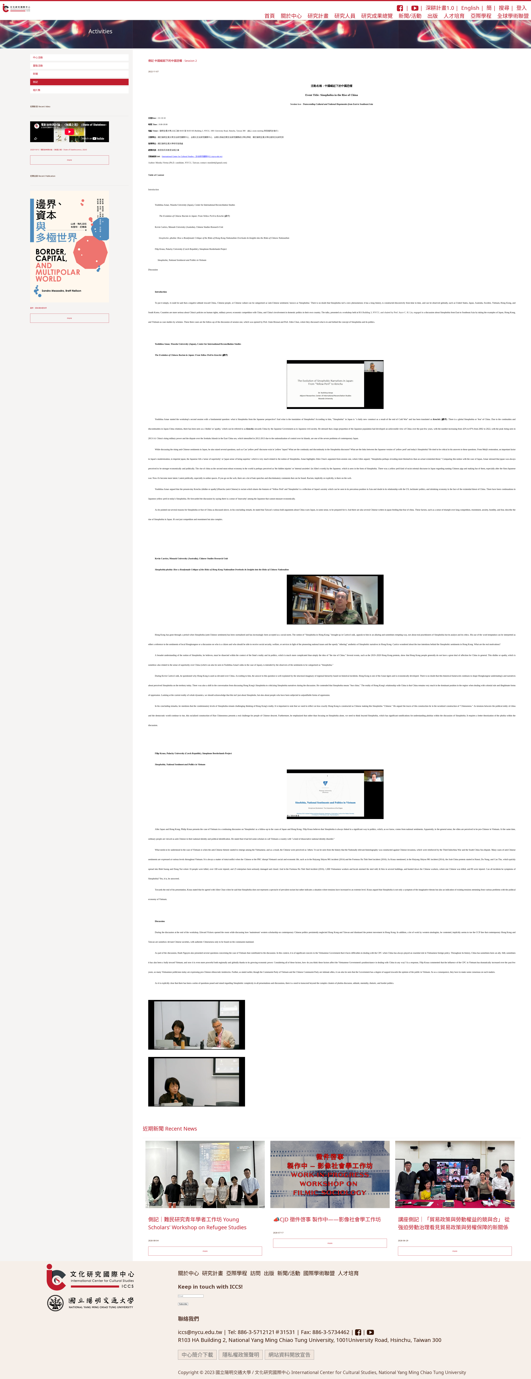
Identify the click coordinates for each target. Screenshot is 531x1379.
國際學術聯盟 (319, 1273)
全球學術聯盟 (513, 15)
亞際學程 (480, 15)
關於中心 (291, 15)
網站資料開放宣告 (289, 1354)
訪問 (255, 1273)
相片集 (36, 90)
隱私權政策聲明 (240, 1354)
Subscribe (183, 1304)
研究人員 (344, 15)
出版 (432, 15)
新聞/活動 (410, 15)
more (69, 160)
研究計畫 (318, 15)
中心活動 (38, 57)
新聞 (35, 73)
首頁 (269, 15)
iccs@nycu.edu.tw (200, 1332)
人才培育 (454, 15)
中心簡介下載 (197, 1354)
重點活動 (38, 65)
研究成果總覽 (377, 15)
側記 (35, 82)
